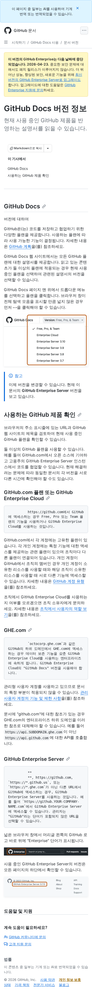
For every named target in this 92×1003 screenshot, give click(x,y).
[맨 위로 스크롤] (81, 992)
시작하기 (19, 42)
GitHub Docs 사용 (45, 42)
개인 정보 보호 (70, 979)
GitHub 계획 (20, 246)
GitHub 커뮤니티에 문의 (27, 937)
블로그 (64, 985)
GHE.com (15, 630)
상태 (7, 985)
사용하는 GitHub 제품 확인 (40, 414)
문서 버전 (71, 42)
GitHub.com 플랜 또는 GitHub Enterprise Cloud (38, 495)
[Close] (78, 8)
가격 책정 (22, 985)
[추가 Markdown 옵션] (48, 148)
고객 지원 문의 (20, 944)
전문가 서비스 (44, 985)
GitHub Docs (22, 206)
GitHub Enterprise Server (34, 759)
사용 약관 (47, 979)
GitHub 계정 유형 (68, 581)
